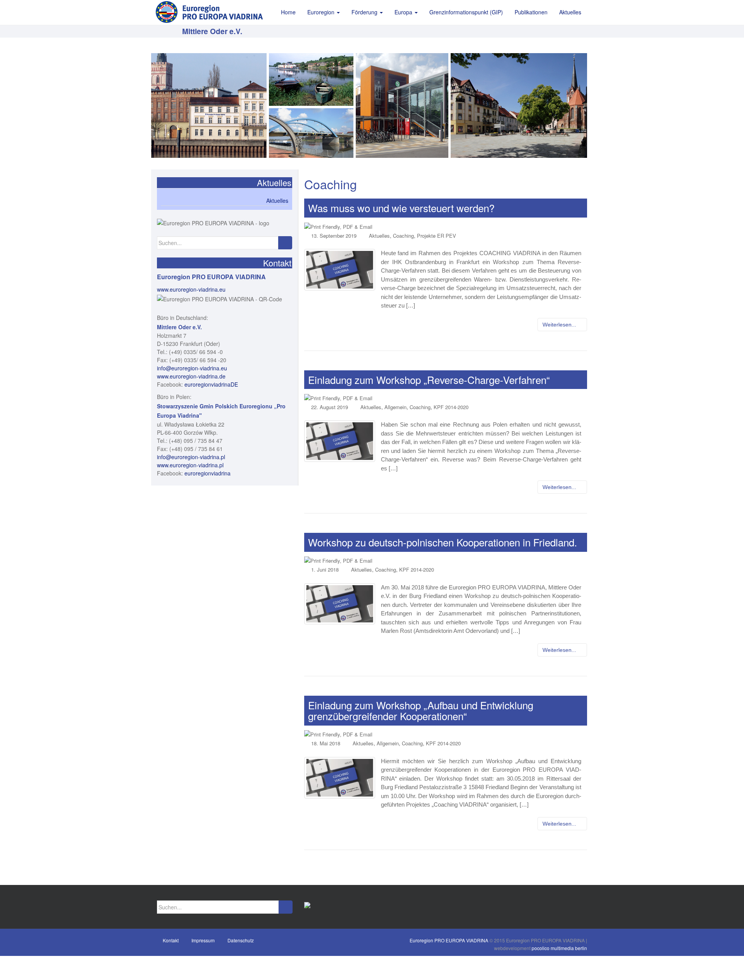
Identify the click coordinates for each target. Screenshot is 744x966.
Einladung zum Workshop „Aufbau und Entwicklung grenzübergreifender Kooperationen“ (420, 710)
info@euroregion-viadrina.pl (191, 457)
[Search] (285, 242)
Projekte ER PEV (436, 235)
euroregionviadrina (207, 473)
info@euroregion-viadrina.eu (192, 368)
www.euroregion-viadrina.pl (190, 465)
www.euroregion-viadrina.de (191, 376)
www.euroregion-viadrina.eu (191, 289)
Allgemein (395, 407)
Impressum (203, 940)
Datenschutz (240, 940)
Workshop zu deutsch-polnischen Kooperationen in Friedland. (442, 542)
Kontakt (171, 940)
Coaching (403, 235)
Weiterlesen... (560, 324)
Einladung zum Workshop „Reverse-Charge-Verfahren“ (429, 379)
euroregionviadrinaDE (211, 384)
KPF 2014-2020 (451, 407)
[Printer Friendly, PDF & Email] (338, 226)
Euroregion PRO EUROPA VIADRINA (449, 940)
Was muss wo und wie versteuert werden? (401, 207)
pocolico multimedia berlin (559, 948)
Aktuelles (379, 235)
